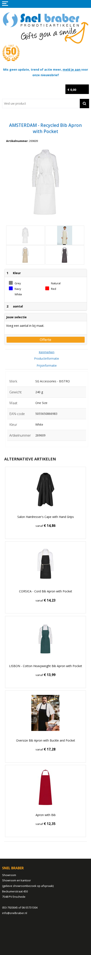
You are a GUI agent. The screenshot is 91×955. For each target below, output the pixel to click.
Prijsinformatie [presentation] (47, 365)
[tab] (46, 352)
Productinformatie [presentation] (46, 358)
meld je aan (72, 69)
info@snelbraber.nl (14, 913)
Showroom (9, 875)
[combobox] (41, 103)
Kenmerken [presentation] (46, 352)
